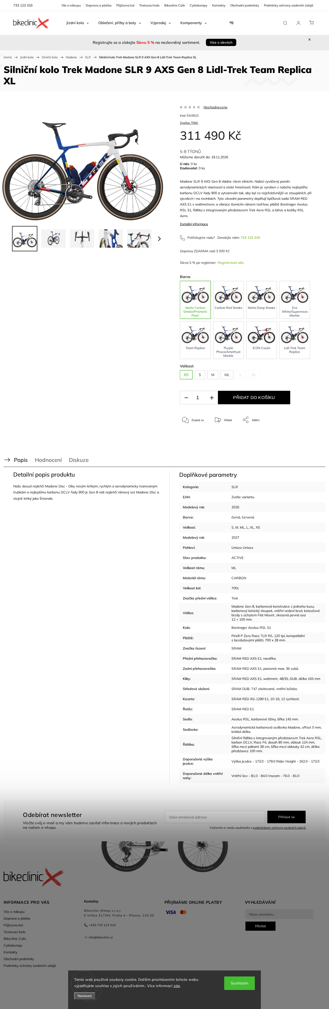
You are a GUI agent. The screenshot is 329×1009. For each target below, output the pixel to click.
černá (235, 517)
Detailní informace (194, 224)
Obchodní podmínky (244, 5)
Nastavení (85, 996)
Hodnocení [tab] (48, 459)
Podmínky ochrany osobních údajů (288, 5)
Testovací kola (149, 5)
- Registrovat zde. (229, 262)
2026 (235, 507)
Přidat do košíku (254, 397)
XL (252, 527)
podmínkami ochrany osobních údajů (279, 828)
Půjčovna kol (125, 5)
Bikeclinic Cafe (174, 5)
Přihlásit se (286, 817)
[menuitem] (77, 23)
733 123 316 (250, 237)
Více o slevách (221, 42)
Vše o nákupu (71, 5)
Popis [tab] (21, 459)
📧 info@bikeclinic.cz (98, 937)
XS (258, 527)
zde (177, 985)
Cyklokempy (198, 5)
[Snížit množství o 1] (186, 397)
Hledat (260, 926)
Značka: (189, 123)
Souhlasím (239, 983)
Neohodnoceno (215, 107)
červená (248, 517)
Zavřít (302, 436)
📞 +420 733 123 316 (100, 925)
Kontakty (218, 5)
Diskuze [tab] (79, 459)
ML (242, 527)
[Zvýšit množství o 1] (212, 397)
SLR (234, 487)
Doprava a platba (99, 5)
